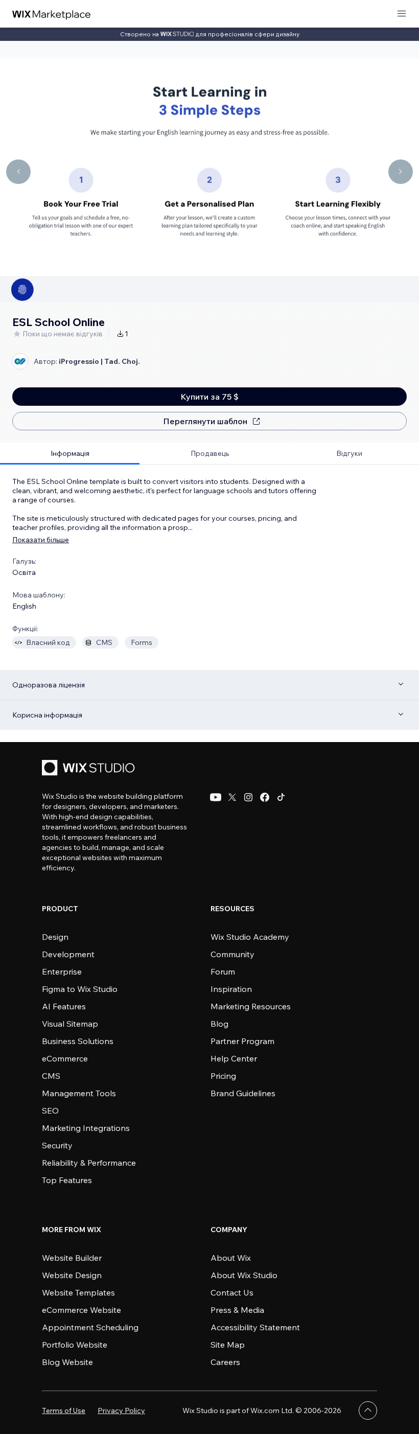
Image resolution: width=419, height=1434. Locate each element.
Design (55, 937)
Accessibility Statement (255, 1327)
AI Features (64, 1006)
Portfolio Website (74, 1344)
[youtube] (216, 797)
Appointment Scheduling (90, 1327)
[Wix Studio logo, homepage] (90, 769)
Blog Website (67, 1362)
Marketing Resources (251, 1006)
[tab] (69, 454)
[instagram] (248, 797)
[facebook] (265, 797)
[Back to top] (368, 1410)
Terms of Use (63, 1410)
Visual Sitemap (70, 1024)
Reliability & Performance (89, 1163)
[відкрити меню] (401, 14)
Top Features (67, 1180)
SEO (50, 1110)
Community (232, 954)
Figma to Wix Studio (80, 989)
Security (57, 1145)
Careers (225, 1362)
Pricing (223, 1076)
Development (68, 954)
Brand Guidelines (243, 1093)
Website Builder (72, 1258)
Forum (223, 971)
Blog (219, 1024)
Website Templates (78, 1292)
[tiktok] (281, 797)
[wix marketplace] (51, 14)
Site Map (228, 1344)
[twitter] (232, 797)
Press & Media (237, 1310)
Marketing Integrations (86, 1128)
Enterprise (62, 971)
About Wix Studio (244, 1275)
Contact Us (232, 1292)
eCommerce (65, 1058)
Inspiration (231, 989)
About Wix (231, 1258)
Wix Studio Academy (250, 937)
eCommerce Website (81, 1310)
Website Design (72, 1275)
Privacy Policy (121, 1410)
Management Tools (79, 1093)
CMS (51, 1076)
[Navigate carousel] (18, 171)
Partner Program (242, 1041)
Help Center (234, 1058)
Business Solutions (77, 1041)
